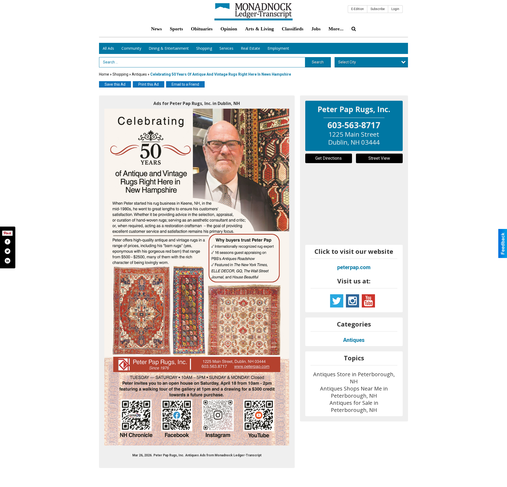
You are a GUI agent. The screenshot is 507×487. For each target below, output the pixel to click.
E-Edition (357, 9)
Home (104, 74)
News (156, 28)
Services (226, 48)
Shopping (204, 48)
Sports (176, 28)
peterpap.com (353, 267)
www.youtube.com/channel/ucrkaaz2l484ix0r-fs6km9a (368, 300)
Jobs (316, 28)
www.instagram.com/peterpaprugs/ (352, 300)
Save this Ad (115, 84)
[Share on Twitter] (7, 251)
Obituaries (202, 28)
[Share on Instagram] (7, 260)
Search (318, 62)
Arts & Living (259, 28)
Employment (278, 48)
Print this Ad (148, 84)
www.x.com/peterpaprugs (336, 300)
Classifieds (292, 28)
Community (131, 48)
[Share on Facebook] (7, 241)
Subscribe (377, 9)
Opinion (228, 28)
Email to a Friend (185, 84)
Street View (379, 158)
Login (395, 9)
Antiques (140, 74)
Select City (347, 62)
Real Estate (250, 48)
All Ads (108, 48)
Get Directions (328, 158)
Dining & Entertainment (169, 48)
